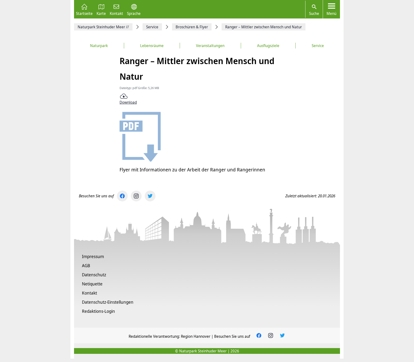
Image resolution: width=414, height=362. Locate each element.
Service (318, 45)
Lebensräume (152, 45)
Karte (101, 13)
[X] (150, 196)
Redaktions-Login (98, 311)
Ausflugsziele (268, 45)
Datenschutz (94, 274)
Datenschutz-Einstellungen (107, 302)
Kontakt (116, 13)
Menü (331, 13)
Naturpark (99, 45)
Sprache (134, 13)
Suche (314, 13)
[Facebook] (122, 196)
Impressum (93, 256)
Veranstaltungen (210, 45)
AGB (86, 265)
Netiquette (92, 284)
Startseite (84, 13)
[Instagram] (136, 196)
